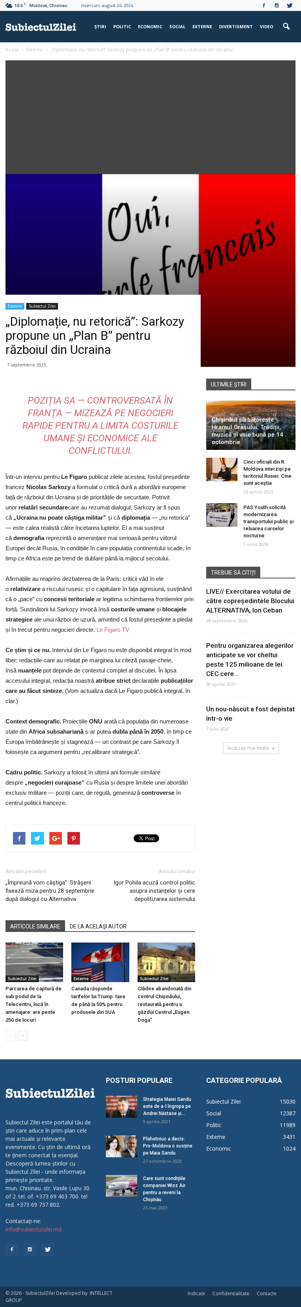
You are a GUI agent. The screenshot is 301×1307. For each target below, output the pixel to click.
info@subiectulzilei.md (33, 1229)
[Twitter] (290, 5)
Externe (202, 26)
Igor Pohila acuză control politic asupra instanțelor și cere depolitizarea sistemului (154, 891)
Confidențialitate (230, 1293)
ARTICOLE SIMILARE (35, 926)
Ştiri (100, 26)
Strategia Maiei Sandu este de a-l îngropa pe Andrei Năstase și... (167, 1106)
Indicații (196, 1293)
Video (266, 26)
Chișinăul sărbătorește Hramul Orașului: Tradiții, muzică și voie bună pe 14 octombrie (247, 431)
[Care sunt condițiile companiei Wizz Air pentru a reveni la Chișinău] (121, 1186)
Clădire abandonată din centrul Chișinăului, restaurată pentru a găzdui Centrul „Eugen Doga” (164, 1004)
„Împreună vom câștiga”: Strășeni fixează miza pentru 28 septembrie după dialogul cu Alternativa (49, 891)
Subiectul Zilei (42, 306)
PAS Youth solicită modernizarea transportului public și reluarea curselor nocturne (268, 521)
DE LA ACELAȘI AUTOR (98, 926)
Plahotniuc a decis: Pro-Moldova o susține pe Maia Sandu (167, 1146)
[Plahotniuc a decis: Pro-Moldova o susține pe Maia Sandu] (121, 1146)
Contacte (267, 1293)
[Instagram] (277, 5)
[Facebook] (264, 5)
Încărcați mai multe (248, 748)
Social (177, 26)
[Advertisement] (150, 115)
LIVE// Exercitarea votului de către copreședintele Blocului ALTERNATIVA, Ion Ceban (250, 600)
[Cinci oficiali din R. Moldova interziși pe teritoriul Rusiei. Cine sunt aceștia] (222, 469)
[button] (286, 26)
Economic (150, 26)
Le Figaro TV (112, 629)
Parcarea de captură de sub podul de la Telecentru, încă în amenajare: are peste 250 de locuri (33, 1004)
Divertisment (236, 26)
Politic (122, 26)
